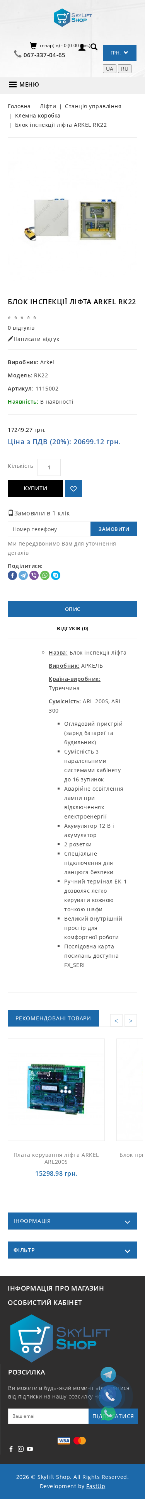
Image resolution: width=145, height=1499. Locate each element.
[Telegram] (23, 575)
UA (109, 68)
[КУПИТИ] (65, 1089)
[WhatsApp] (44, 575)
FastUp (95, 1486)
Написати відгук (37, 339)
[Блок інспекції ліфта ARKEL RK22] (72, 213)
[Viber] (34, 575)
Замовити (114, 528)
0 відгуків (21, 327)
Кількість (21, 465)
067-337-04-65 (45, 55)
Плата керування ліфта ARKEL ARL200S (56, 1158)
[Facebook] (12, 575)
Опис (72, 608)
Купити (35, 488)
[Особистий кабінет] (82, 46)
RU (124, 68)
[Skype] (55, 575)
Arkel (47, 362)
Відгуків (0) (73, 628)
